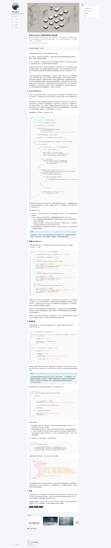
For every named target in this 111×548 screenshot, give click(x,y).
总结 (85, 15)
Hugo (30, 543)
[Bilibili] (14, 16)
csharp (36, 506)
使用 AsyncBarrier (88, 10)
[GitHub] (12, 16)
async (41, 506)
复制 (76, 117)
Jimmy (33, 545)
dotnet (31, 506)
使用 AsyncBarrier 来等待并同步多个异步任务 (43, 35)
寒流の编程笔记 (15, 12)
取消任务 (86, 13)
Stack (30, 545)
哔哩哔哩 (42, 48)
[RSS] (16, 16)
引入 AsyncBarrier (88, 8)
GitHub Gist (58, 109)
